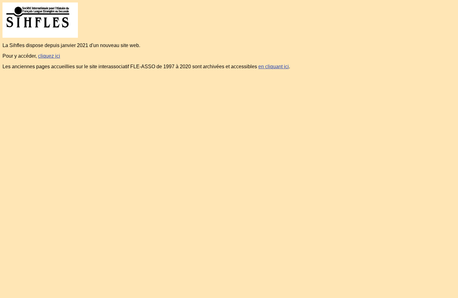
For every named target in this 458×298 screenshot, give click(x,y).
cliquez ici (49, 56)
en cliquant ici (273, 66)
